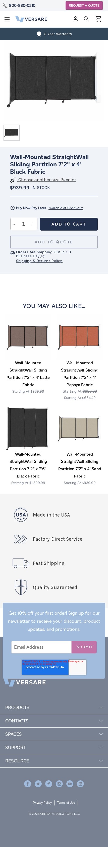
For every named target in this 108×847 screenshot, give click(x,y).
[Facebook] (27, 783)
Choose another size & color (46, 179)
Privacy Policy (42, 802)
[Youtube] (69, 783)
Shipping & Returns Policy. (39, 261)
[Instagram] (59, 783)
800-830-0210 (22, 5)
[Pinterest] (48, 783)
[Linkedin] (80, 783)
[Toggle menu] (8, 20)
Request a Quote (84, 5)
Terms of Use (66, 802)
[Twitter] (38, 783)
